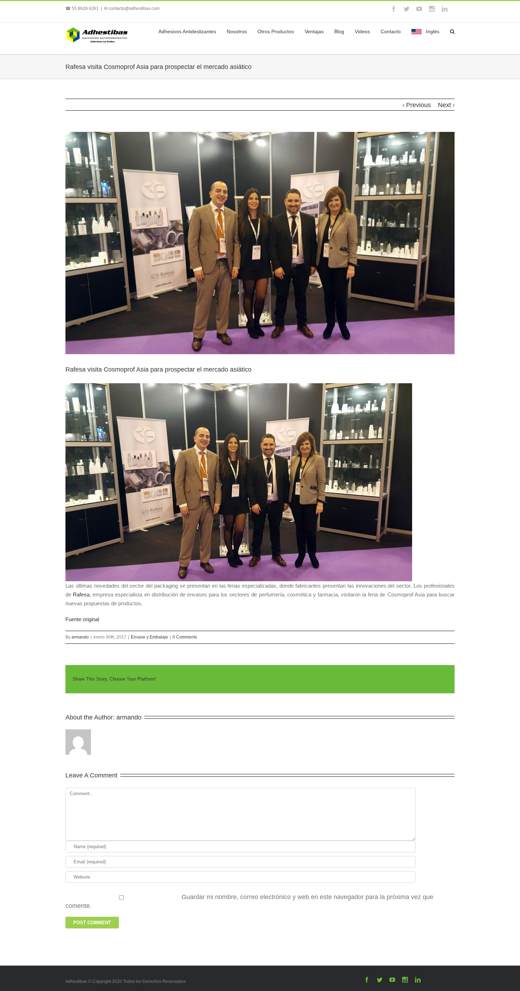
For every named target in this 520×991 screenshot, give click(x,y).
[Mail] (437, 675)
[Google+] (383, 675)
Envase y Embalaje (149, 637)
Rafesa (80, 594)
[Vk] (423, 675)
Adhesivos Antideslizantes (187, 31)
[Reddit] (410, 675)
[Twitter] (406, 9)
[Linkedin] (444, 9)
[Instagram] (432, 9)
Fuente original (82, 619)
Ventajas (314, 31)
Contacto (391, 31)
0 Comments (185, 637)
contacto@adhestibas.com (134, 8)
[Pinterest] (356, 675)
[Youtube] (419, 9)
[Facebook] (394, 9)
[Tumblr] (369, 675)
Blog (339, 31)
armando (80, 637)
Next (444, 105)
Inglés (432, 31)
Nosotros (237, 31)
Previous (418, 105)
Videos (362, 31)
